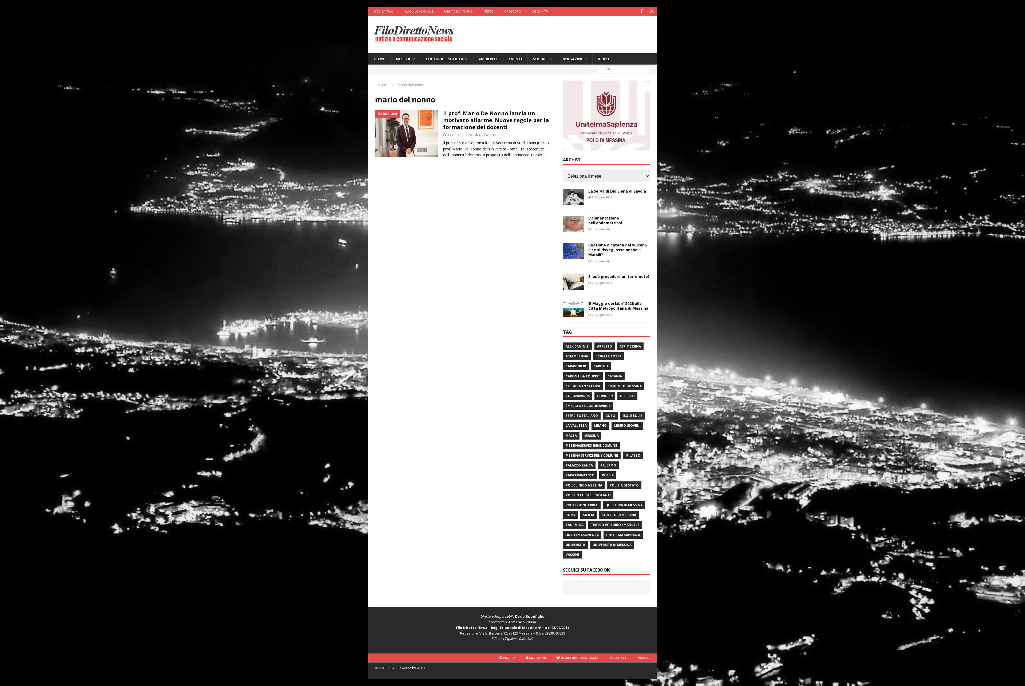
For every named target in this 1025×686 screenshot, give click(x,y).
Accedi (645, 658)
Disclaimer (537, 658)
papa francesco (580, 475)
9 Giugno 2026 (602, 197)
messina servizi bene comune (592, 455)
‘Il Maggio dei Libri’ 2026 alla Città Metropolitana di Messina (618, 306)
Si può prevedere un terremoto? (619, 276)
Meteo (488, 11)
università (575, 545)
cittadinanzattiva (583, 386)
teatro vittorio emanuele (615, 525)
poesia (608, 475)
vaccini (572, 554)
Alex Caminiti (578, 346)
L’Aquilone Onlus (419, 11)
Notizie (403, 58)
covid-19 (605, 396)
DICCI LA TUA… (384, 11)
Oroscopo (512, 11)
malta (571, 435)
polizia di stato (624, 485)
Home (379, 58)
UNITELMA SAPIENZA (623, 535)
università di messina (612, 545)
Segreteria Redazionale (579, 658)
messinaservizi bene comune (591, 445)
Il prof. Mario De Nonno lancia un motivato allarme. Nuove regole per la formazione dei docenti (496, 120)
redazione (487, 134)
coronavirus (578, 396)
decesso (627, 396)
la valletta (576, 425)
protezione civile (582, 505)
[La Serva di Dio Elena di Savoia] (573, 197)
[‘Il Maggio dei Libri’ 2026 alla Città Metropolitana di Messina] (573, 309)
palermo (608, 465)
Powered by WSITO (412, 668)
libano (600, 425)
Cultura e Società (445, 58)
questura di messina (623, 505)
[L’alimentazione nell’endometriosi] (573, 224)
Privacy (508, 658)
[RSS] (652, 11)
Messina (591, 435)
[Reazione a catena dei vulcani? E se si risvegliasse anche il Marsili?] (573, 251)
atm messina (577, 356)
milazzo (632, 455)
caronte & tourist (583, 376)
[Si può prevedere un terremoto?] (573, 282)
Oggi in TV (540, 11)
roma (570, 515)
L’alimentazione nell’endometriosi (605, 220)
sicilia (588, 515)
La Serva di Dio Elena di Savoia (617, 191)
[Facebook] (641, 11)
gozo (610, 415)
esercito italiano (582, 415)
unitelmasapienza (582, 535)
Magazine (573, 58)
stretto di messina (619, 515)
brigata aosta (608, 356)
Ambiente (488, 58)
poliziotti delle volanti (588, 495)
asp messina (630, 346)
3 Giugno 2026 (602, 229)
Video (603, 58)
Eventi (515, 58)
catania (615, 376)
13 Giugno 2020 (459, 134)
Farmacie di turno (458, 11)
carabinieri (576, 366)
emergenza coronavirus (588, 406)
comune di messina (625, 386)
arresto (604, 346)
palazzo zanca (579, 465)
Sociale (541, 58)
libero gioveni (627, 425)
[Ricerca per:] (623, 68)
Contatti (619, 658)
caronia (601, 366)
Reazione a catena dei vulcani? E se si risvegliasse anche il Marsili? (618, 249)
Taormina (575, 525)
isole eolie (632, 415)
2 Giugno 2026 (602, 261)
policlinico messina (584, 485)
